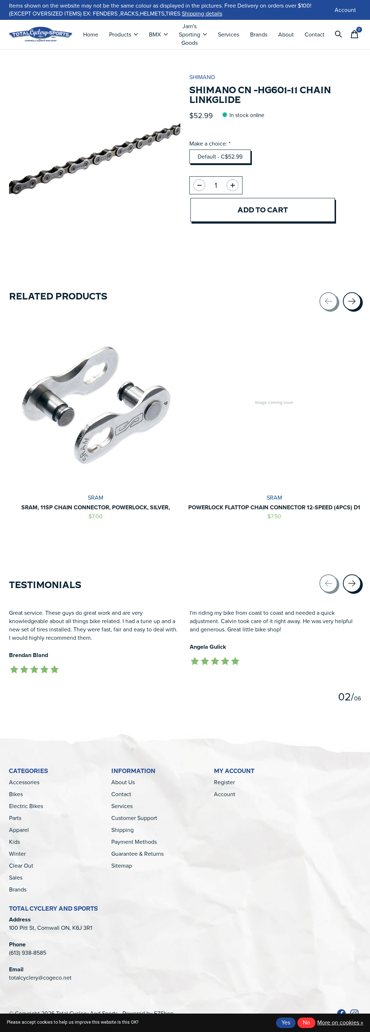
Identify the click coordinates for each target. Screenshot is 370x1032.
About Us (123, 782)
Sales (15, 877)
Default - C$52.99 (220, 156)
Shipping (122, 830)
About (286, 34)
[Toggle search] (338, 34)
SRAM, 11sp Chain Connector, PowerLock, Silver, (95, 507)
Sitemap (121, 866)
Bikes (16, 794)
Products (120, 34)
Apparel (19, 830)
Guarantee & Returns (137, 854)
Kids (14, 842)
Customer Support (134, 818)
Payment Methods (134, 842)
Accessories (24, 782)
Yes (285, 1022)
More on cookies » (340, 1022)
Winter (17, 854)
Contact (314, 34)
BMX (155, 34)
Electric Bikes (26, 806)
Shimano (202, 77)
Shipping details (202, 13)
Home (90, 34)
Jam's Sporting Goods (189, 34)
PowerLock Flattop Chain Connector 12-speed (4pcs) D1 (274, 507)
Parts (15, 818)
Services (228, 34)
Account (224, 794)
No (306, 1022)
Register (224, 782)
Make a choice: (210, 143)
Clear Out (21, 866)
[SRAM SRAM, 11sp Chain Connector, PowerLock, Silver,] (95, 402)
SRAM (95, 497)
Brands (258, 34)
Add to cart (262, 209)
